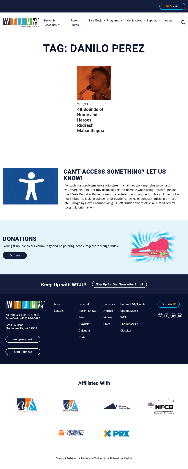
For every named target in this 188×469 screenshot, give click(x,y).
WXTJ (123, 317)
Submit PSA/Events (132, 304)
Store (107, 324)
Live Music (95, 20)
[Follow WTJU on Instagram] (160, 315)
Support (152, 20)
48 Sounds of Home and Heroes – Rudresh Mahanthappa (90, 119)
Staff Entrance (23, 352)
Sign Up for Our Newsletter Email (119, 284)
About (169, 20)
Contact (59, 310)
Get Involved (134, 20)
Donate (174, 6)
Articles (108, 310)
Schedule (84, 304)
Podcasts (109, 304)
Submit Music (129, 310)
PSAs (82, 337)
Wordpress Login (23, 339)
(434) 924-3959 (29, 315)
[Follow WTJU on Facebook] (166, 315)
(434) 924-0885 (30, 318)
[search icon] (183, 22)
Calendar (84, 330)
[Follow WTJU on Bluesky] (173, 315)
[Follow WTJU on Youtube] (179, 315)
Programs (113, 20)
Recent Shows (87, 310)
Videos (108, 317)
